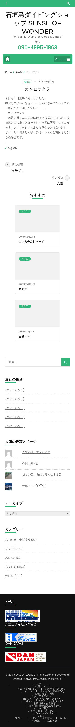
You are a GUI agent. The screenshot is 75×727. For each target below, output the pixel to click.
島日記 (27, 81)
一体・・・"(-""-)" (34, 486)
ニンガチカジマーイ (31, 241)
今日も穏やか (30, 463)
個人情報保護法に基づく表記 (45, 706)
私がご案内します (27, 689)
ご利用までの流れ (55, 689)
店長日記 (10, 567)
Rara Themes (24, 679)
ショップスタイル (41, 696)
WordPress (54, 679)
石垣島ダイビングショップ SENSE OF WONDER (38, 23)
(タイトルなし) (15, 390)
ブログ (9, 549)
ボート (28, 691)
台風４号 (24, 336)
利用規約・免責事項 (45, 703)
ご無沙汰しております (36, 452)
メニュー (59, 59)
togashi (12, 148)
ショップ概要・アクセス (41, 711)
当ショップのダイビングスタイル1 (41, 698)
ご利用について (41, 686)
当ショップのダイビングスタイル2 (45, 701)
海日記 (9, 576)
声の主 (23, 289)
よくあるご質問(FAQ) (52, 691)
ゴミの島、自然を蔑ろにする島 (41, 475)
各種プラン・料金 (44, 693)
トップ (37, 684)
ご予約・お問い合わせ (44, 713)
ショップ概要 (41, 708)
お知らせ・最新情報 (17, 540)
